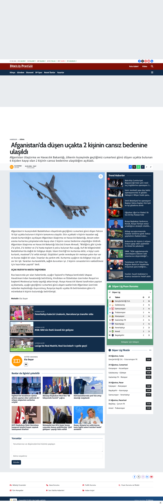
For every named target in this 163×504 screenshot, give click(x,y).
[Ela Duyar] (17, 361)
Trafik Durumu (90, 485)
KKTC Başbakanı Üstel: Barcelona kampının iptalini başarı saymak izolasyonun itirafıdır (25, 427)
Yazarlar (60, 72)
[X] (139, 477)
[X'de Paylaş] (134, 167)
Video (144, 66)
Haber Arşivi (89, 490)
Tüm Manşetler (17, 490)
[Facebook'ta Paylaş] (130, 167)
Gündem (20, 72)
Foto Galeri (133, 66)
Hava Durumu (54, 485)
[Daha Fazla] (143, 167)
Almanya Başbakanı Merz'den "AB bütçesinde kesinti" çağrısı (56, 397)
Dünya (12, 72)
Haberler (13, 139)
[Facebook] (134, 477)
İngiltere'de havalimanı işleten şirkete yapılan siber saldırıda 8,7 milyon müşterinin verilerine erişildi (25, 399)
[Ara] (152, 66)
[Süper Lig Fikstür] (150, 350)
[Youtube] (151, 477)
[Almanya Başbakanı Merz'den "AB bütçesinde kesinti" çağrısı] (57, 385)
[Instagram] (143, 477)
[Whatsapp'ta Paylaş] (138, 167)
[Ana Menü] (152, 72)
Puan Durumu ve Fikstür (130, 485)
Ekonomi (29, 72)
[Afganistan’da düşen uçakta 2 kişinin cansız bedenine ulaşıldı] (57, 200)
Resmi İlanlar (49, 72)
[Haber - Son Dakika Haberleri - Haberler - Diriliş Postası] (21, 66)
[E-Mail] (26, 364)
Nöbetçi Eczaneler (19, 485)
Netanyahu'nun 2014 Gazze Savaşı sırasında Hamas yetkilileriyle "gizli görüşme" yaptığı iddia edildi (57, 427)
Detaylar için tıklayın (130, 342)
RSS (14, 500)
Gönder (16, 462)
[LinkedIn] (147, 477)
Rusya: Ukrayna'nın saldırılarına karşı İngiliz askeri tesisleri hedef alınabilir (87, 427)
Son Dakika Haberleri (56, 490)
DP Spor (38, 72)
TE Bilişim (149, 500)
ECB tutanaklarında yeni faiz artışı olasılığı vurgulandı (87, 397)
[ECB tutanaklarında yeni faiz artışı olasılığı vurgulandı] (88, 385)
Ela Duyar (29, 359)
